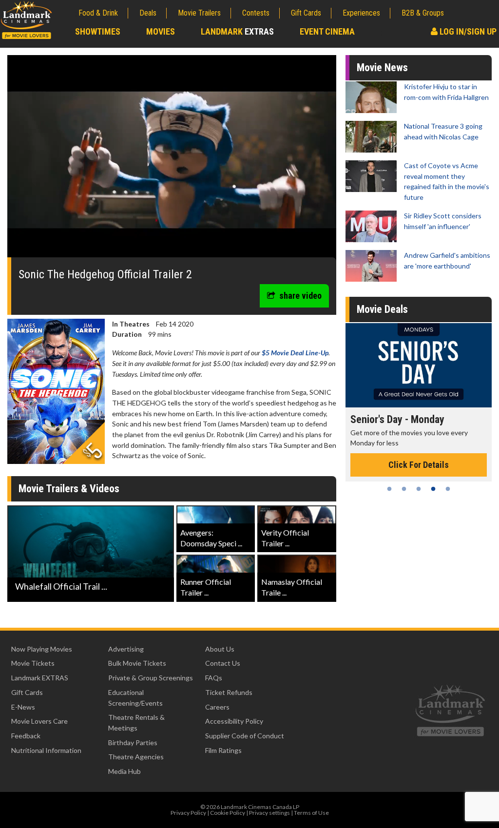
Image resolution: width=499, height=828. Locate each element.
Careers (217, 707)
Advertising (126, 649)
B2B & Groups (423, 13)
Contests (255, 13)
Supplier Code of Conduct (244, 736)
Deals (147, 13)
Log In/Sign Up (467, 31)
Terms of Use (311, 812)
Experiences (361, 13)
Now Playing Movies (41, 649)
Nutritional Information (46, 750)
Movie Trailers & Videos (69, 488)
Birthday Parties (132, 742)
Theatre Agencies (136, 756)
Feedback (25, 736)
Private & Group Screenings (150, 678)
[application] (171, 159)
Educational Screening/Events (135, 697)
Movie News (382, 67)
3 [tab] (418, 489)
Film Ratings (223, 750)
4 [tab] (433, 489)
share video (300, 295)
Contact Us (222, 663)
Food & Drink (98, 13)
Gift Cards (306, 13)
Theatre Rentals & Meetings (136, 722)
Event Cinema (327, 31)
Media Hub (124, 771)
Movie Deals (382, 309)
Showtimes (97, 31)
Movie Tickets (33, 663)
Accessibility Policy (234, 721)
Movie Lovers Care (39, 721)
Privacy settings (269, 812)
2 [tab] (404, 489)
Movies (160, 31)
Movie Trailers (199, 13)
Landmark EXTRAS (39, 678)
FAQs (213, 678)
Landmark (237, 31)
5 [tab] (448, 489)
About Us (219, 649)
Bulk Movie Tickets (137, 663)
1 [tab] (389, 489)
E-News (23, 707)
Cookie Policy (227, 812)
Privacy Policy (188, 812)
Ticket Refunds (228, 692)
